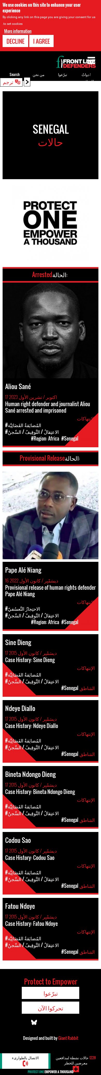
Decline (15, 41)
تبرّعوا (62, 74)
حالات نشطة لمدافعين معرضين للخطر (76, 1060)
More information (18, 31)
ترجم (8, 81)
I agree (41, 41)
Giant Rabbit (68, 1038)
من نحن (39, 74)
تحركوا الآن (50, 1008)
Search (15, 74)
